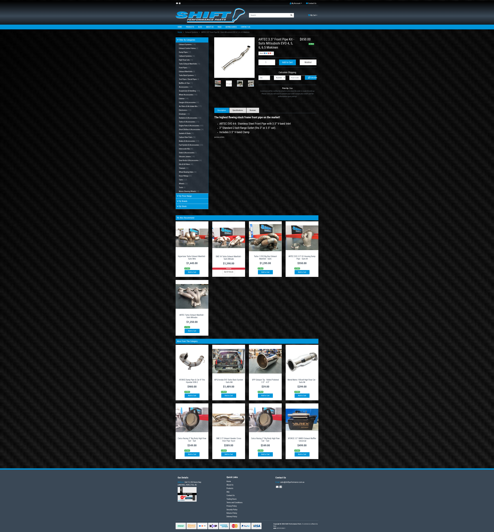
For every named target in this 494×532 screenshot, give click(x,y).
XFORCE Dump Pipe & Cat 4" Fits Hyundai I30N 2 (192, 381)
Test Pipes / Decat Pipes (189, 79)
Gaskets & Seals (186, 133)
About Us (210, 27)
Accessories (185, 87)
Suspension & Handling (189, 91)
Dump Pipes (185, 52)
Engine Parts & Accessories (191, 126)
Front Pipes (184, 68)
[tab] (221, 110)
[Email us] (177, 3)
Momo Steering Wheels (189, 191)
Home (180, 27)
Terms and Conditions (234, 502)
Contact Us (245, 27)
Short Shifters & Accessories (191, 129)
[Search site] (291, 15)
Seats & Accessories (188, 153)
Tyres (183, 180)
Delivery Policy (232, 517)
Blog (200, 27)
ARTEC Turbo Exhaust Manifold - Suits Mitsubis (192, 316)
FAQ (228, 492)
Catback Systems (187, 56)
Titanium (183, 168)
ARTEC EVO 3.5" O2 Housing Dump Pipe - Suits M (302, 257)
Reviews (253, 110)
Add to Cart (287, 62)
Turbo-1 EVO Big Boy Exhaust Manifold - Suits (265, 257)
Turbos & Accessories (189, 122)
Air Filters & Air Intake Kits (190, 106)
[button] (296, 3)
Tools (182, 187)
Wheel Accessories (188, 95)
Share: (262, 53)
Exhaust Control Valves (188, 48)
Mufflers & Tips (186, 83)
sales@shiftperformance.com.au (289, 482)
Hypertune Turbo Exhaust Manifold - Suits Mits (192, 257)
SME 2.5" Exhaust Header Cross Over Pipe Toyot (228, 439)
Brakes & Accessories (189, 141)
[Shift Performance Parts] (210, 15)
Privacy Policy (232, 506)
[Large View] (218, 83)
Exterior (184, 99)
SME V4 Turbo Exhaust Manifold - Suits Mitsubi (229, 257)
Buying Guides (231, 27)
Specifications (238, 110)
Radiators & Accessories (190, 118)
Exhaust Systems (187, 44)
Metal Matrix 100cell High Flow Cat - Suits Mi (302, 381)
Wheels (183, 184)
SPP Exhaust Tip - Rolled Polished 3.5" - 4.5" (265, 381)
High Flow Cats (186, 60)
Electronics (185, 110)
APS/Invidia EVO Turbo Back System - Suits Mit (228, 381)
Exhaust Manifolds (187, 71)
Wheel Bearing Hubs (188, 172)
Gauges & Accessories (189, 102)
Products (190, 27)
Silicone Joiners (187, 157)
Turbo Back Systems (187, 75)
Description (222, 110)
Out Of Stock (228, 272)
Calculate (313, 78)
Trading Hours (232, 499)
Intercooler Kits (186, 149)
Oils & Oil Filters (186, 164)
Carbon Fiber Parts (187, 137)
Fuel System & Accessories (191, 145)
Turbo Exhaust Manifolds (189, 64)
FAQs (220, 27)
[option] (218, 83)
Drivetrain (184, 114)
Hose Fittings (185, 176)
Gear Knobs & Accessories (190, 160)
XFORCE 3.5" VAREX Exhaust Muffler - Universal (302, 439)
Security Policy (232, 510)
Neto (274, 526)
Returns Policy (232, 513)
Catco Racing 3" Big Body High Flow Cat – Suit (192, 439)
